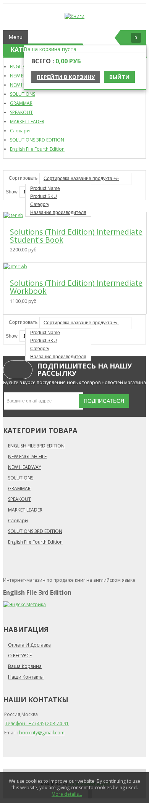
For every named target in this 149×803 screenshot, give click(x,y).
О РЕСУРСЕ (20, 655)
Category (39, 204)
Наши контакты (26, 677)
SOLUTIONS (22, 94)
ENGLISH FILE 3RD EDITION (36, 446)
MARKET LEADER (27, 121)
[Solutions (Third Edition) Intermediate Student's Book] (13, 215)
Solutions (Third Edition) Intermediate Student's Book (76, 236)
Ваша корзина (25, 666)
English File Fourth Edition (37, 149)
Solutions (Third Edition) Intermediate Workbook (76, 287)
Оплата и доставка (29, 645)
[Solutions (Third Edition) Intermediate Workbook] (15, 266)
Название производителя (58, 212)
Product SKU (43, 196)
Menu (16, 37)
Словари (20, 130)
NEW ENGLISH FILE (27, 456)
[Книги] (74, 16)
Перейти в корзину (66, 76)
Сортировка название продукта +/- (81, 178)
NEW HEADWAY (24, 467)
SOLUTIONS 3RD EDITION (37, 140)
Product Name (45, 188)
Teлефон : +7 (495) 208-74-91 (37, 723)
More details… (67, 794)
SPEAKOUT (21, 112)
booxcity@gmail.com (42, 732)
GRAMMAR (21, 103)
